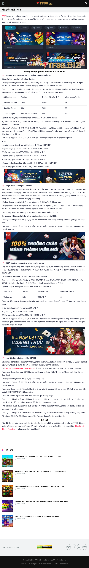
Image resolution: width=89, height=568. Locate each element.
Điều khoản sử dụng (45, 564)
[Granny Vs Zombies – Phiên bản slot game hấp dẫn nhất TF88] (7, 511)
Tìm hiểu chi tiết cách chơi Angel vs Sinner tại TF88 (37, 516)
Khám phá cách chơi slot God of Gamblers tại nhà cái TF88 (40, 471)
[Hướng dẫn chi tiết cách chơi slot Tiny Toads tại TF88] (7, 466)
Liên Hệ (23, 564)
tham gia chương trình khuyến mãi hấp (19, 368)
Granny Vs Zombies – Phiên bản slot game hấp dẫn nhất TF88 (41, 501)
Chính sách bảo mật (61, 564)
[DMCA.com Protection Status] (44, 548)
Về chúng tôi (33, 564)
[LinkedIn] (74, 547)
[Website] (85, 547)
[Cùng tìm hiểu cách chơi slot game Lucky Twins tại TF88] (7, 496)
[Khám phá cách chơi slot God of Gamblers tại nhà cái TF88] (7, 481)
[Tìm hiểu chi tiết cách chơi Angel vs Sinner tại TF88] (7, 526)
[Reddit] (79, 547)
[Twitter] (69, 547)
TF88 (4, 16)
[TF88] (44, 3)
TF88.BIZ (38, 560)
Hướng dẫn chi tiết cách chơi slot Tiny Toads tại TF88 (38, 456)
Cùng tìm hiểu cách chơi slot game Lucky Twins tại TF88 (39, 486)
